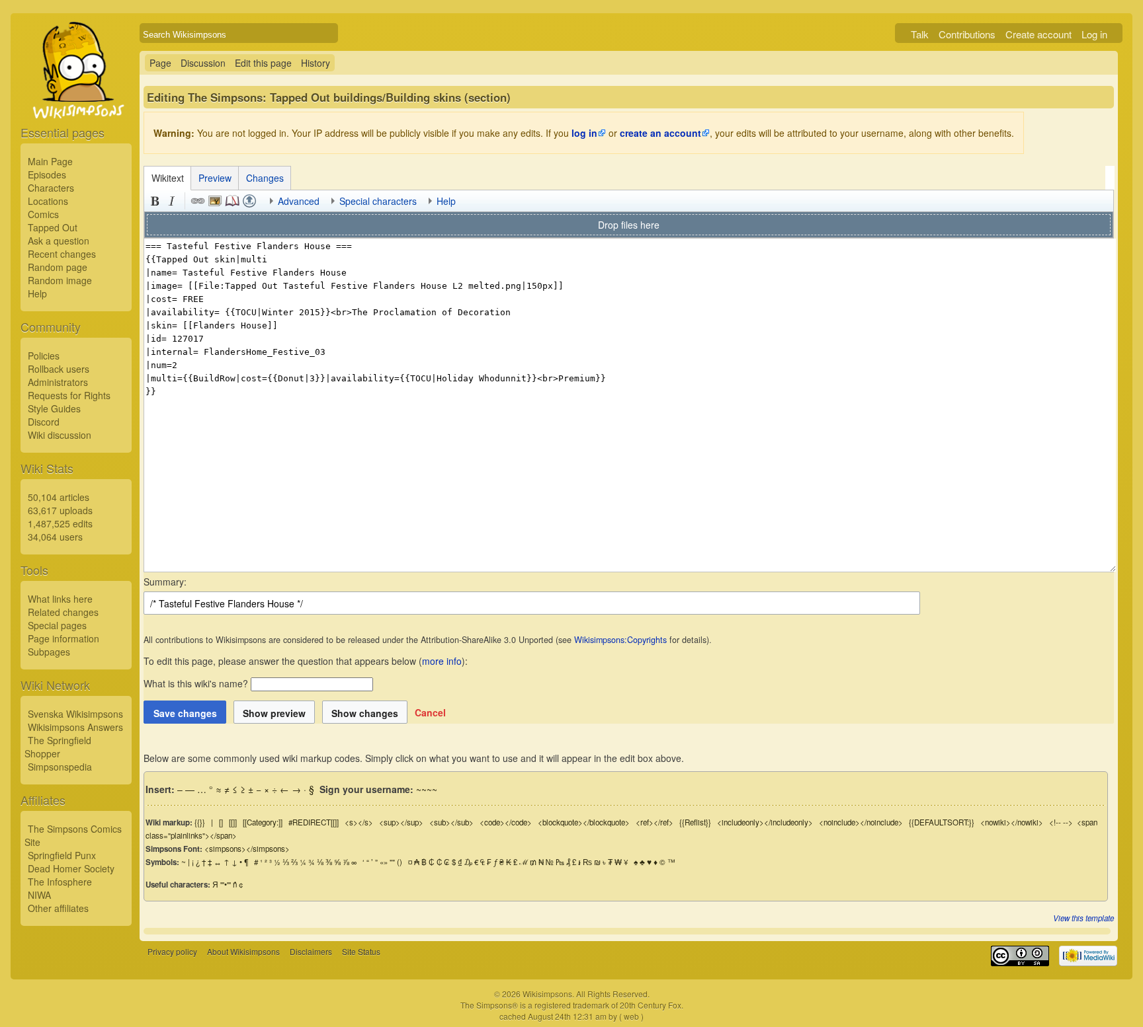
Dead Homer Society (71, 868)
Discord (44, 421)
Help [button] (446, 201)
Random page (57, 267)
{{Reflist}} (695, 822)
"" (392, 861)
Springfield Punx (62, 855)
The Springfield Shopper (57, 747)
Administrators (58, 382)
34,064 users (55, 536)
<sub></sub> (451, 822)
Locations (48, 201)
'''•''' (225, 884)
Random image (60, 280)
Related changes (63, 612)
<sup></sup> (401, 822)
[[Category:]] (262, 822)
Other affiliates (58, 908)
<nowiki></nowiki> (1011, 822)
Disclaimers (311, 951)
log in (584, 132)
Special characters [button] (378, 201)
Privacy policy (172, 951)
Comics (43, 214)
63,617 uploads (60, 510)
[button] (430, 712)
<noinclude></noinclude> (861, 822)
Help (37, 293)
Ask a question (58, 240)
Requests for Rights (69, 395)
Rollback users (58, 368)
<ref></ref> (654, 822)
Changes (265, 177)
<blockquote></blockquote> (584, 822)
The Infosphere (60, 881)
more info (442, 660)
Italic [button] (172, 200)
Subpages (49, 651)
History (315, 62)
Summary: (165, 581)
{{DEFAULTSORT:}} (941, 822)
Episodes (47, 174)
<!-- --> (1061, 822)
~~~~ (426, 789)
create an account (660, 132)
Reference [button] (232, 200)
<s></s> (359, 822)
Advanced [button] (298, 201)
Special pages (57, 625)
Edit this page (263, 62)
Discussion (203, 62)
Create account (1038, 34)
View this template (1083, 918)
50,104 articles (58, 497)
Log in (1094, 34)
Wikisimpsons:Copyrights (620, 640)
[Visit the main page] (76, 100)
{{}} (199, 822)
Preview (215, 177)
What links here (60, 598)
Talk (920, 34)
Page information (63, 638)
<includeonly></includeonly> (765, 822)
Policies (44, 355)
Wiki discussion (59, 434)
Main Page (50, 161)
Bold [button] (154, 200)
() (399, 861)
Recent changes (62, 253)
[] (221, 822)
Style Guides (54, 408)
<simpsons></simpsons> (247, 848)
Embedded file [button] (215, 200)
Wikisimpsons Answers (75, 727)
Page (160, 62)
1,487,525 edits (60, 523)
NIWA (39, 894)
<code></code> (506, 822)
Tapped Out (52, 227)
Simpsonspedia (60, 766)
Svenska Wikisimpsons (75, 713)
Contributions (967, 34)
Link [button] (197, 200)
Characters (51, 187)
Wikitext (167, 177)
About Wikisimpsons (243, 951)
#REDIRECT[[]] (313, 822)
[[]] (233, 822)
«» (384, 861)
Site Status (361, 951)
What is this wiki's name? (196, 683)
